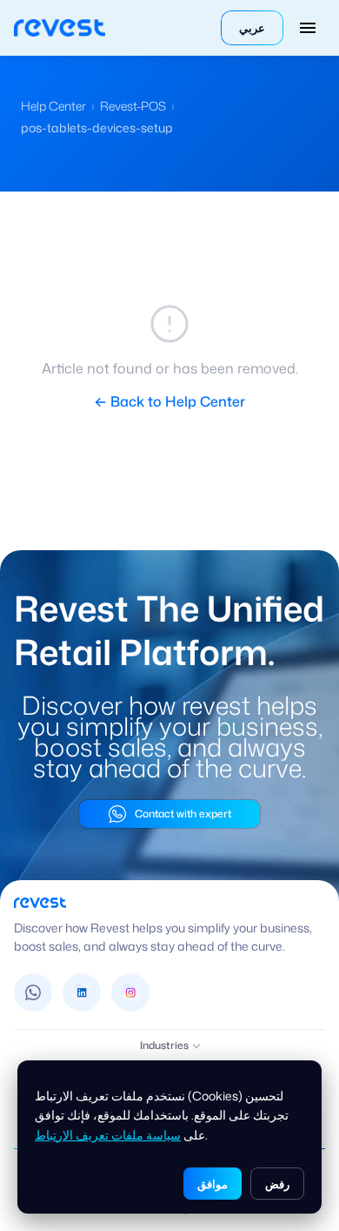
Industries (164, 1045)
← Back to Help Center (169, 401)
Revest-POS (133, 106)
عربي (252, 28)
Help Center (53, 106)
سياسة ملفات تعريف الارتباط (108, 1135)
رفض (277, 1183)
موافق (212, 1183)
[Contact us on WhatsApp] (33, 992)
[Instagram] (130, 992)
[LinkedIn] (82, 992)
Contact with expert (183, 813)
